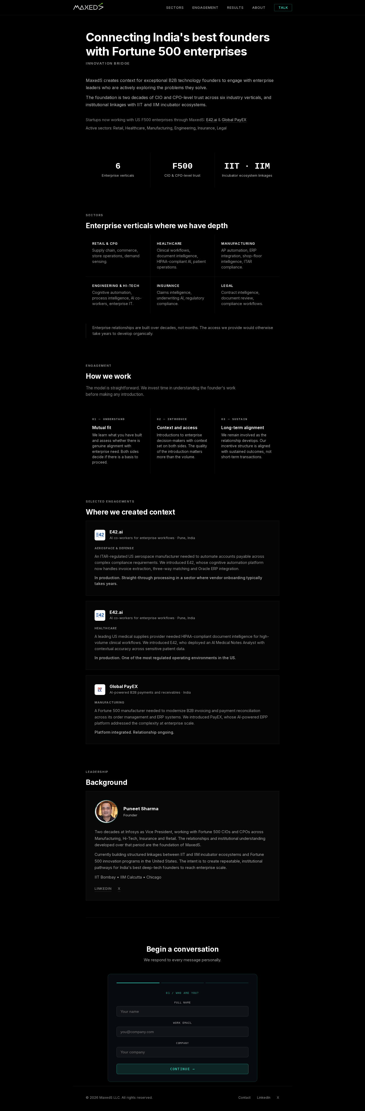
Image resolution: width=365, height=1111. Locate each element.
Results (235, 8)
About (259, 8)
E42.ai (211, 119)
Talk (283, 8)
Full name (182, 1002)
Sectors (175, 8)
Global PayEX (234, 119)
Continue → (182, 1069)
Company (182, 1043)
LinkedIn (103, 888)
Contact (244, 1098)
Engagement (205, 8)
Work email (182, 1022)
